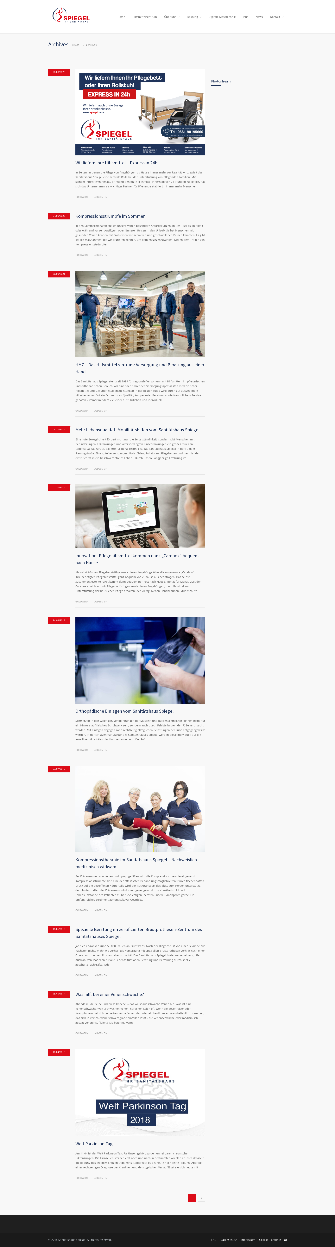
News (259, 17)
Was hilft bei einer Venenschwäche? (109, 994)
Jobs (245, 17)
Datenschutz (228, 1240)
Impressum (248, 1240)
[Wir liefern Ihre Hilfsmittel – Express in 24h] (140, 112)
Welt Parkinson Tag (94, 1144)
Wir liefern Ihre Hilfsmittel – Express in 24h (116, 163)
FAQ (214, 1240)
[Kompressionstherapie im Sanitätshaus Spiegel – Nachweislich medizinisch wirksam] (140, 809)
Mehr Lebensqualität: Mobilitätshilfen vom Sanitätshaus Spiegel (137, 430)
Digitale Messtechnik (222, 17)
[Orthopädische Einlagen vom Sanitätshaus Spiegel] (140, 660)
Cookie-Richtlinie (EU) (273, 1240)
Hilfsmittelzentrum (144, 17)
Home (121, 17)
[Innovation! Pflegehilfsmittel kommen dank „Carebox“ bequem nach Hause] (140, 516)
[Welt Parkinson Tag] (140, 1092)
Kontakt (275, 17)
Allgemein (100, 197)
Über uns (170, 17)
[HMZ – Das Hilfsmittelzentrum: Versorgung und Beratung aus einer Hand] (140, 314)
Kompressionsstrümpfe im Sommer (110, 216)
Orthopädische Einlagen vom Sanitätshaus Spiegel (124, 711)
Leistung (192, 17)
